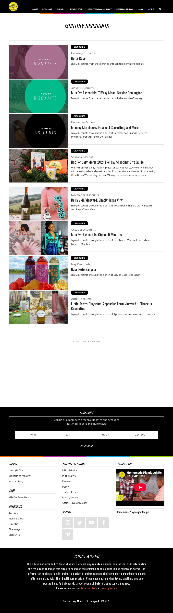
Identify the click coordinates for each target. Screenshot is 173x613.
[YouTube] (91, 522)
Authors (13, 513)
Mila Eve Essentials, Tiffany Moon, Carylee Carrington (106, 90)
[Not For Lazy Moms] (14, 6)
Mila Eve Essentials (19, 497)
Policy (65, 487)
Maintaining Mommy (100, 9)
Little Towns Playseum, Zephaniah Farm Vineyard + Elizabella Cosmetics (111, 304)
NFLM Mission (70, 471)
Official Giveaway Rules (74, 503)
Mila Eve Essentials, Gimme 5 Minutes (96, 232)
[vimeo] (67, 534)
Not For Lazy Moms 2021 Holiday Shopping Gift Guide (107, 160)
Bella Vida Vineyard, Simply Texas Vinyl (97, 198)
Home (35, 9)
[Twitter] (79, 522)
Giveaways (14, 529)
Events (60, 9)
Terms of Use (69, 492)
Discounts (79, 47)
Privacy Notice (70, 498)
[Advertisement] (86, 373)
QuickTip (13, 524)
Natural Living (124, 9)
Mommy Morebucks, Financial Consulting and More (105, 125)
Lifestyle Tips (76, 9)
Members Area (16, 519)
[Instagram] (67, 522)
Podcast (47, 9)
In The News (69, 476)
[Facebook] (103, 522)
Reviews (66, 481)
